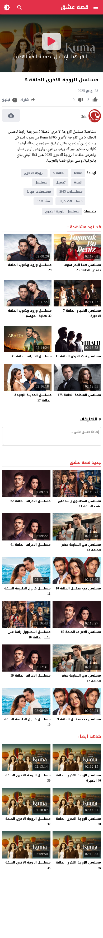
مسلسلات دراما (70, 201)
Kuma (78, 173)
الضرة (78, 182)
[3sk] (94, 121)
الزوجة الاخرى (34, 173)
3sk (83, 116)
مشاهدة (43, 201)
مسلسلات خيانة (38, 192)
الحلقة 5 (59, 173)
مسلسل (41, 182)
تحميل (60, 182)
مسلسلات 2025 (70, 192)
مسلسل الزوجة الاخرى (62, 211)
